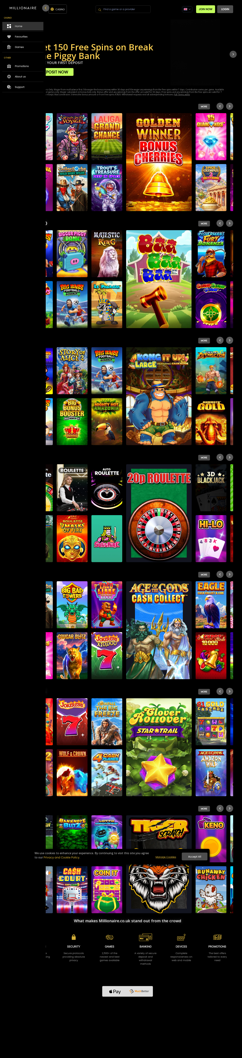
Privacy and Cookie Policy (61, 857)
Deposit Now (54, 72)
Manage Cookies (166, 857)
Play (72, 127)
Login (225, 9)
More (204, 106)
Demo (72, 135)
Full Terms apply (182, 94)
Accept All (194, 856)
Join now (205, 9)
